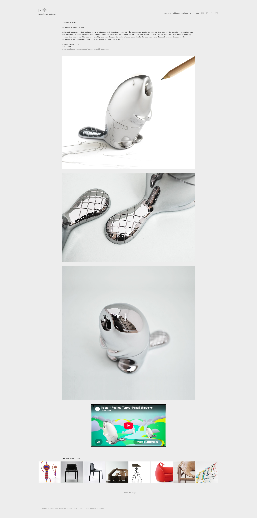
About (192, 13)
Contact (184, 13)
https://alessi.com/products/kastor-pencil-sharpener (85, 49)
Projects (167, 13)
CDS (197, 13)
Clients (176, 13)
